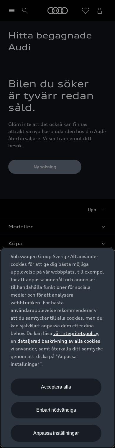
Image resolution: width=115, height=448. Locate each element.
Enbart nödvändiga (56, 410)
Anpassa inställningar (56, 433)
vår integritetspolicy (75, 333)
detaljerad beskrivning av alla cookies (58, 341)
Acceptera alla (56, 386)
